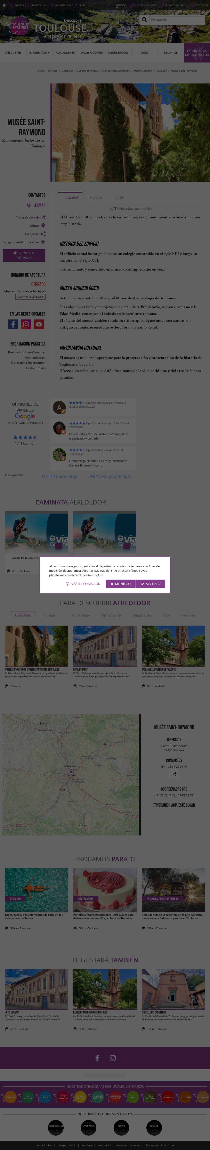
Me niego (123, 584)
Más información (85, 584)
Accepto (153, 584)
